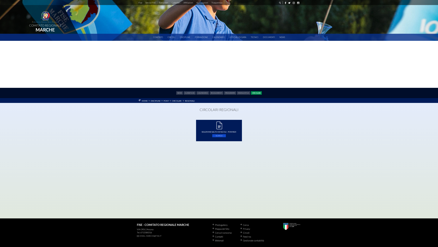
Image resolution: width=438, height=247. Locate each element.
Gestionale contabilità (253, 240)
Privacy (246, 228)
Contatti (219, 236)
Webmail (219, 240)
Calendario (218, 37)
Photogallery (221, 225)
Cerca (246, 225)
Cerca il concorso (223, 232)
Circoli (171, 37)
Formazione (201, 37)
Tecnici (254, 37)
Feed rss (247, 236)
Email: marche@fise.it (150, 236)
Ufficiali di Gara (237, 37)
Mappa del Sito (222, 228)
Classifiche (190, 93)
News (282, 37)
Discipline (185, 37)
